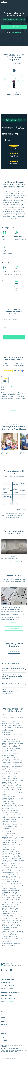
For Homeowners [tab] (14, 651)
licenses (3, 1046)
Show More (21, 509)
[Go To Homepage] (4, 2)
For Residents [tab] (14, 655)
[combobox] (14, 320)
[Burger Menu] (26, 2)
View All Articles (14, 628)
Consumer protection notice (9, 1051)
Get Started (14, 27)
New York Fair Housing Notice (9, 1048)
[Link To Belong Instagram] (11, 970)
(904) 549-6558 (16, 32)
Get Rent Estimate (14, 337)
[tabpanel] (14, 678)
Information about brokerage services (15, 1050)
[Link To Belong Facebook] (3, 970)
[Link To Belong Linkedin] (7, 970)
